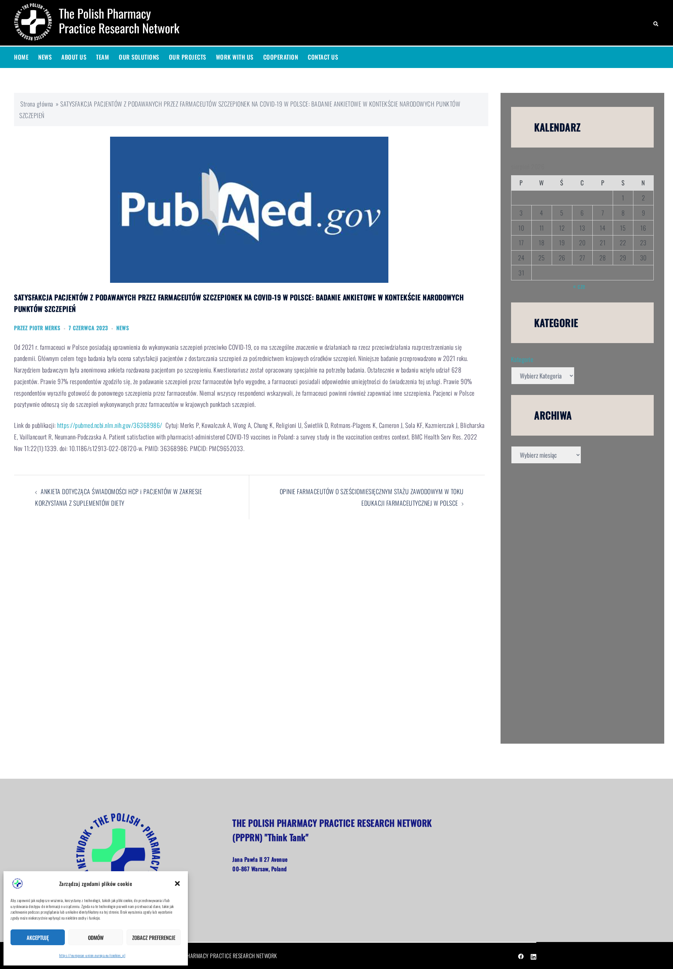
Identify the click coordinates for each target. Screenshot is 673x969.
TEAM (102, 57)
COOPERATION (280, 57)
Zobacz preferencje (153, 937)
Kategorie (522, 359)
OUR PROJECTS (187, 57)
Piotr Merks (44, 328)
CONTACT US (323, 57)
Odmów (96, 937)
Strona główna (36, 103)
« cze (579, 286)
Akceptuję (38, 937)
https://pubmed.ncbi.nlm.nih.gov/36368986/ (109, 425)
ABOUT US (73, 57)
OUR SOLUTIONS (139, 57)
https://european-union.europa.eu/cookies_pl (92, 955)
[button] (177, 883)
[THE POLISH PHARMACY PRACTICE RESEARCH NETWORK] (100, 21)
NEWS (45, 57)
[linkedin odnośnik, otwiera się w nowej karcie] (533, 955)
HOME (21, 57)
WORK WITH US (234, 57)
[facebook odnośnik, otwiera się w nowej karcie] (521, 955)
